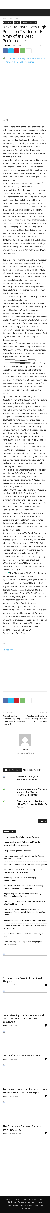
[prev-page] (4, 813)
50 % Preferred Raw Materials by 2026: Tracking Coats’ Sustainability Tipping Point (23, 887)
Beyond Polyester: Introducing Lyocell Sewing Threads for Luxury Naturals (22, 895)
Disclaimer (12, 1202)
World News (33, 22)
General (16, 22)
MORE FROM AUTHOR (32, 770)
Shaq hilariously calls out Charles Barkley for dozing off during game (36, 718)
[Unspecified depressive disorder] (25, 1041)
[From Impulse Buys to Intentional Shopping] (9, 779)
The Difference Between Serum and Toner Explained (25, 865)
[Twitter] (11, 50)
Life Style (24, 22)
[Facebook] (5, 50)
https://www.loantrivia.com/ (25, 753)
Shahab (7, 45)
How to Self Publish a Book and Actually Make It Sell (25, 921)
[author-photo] (25, 746)
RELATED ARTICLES (12, 770)
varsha (5, 985)
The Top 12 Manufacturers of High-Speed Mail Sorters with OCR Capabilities (23, 871)
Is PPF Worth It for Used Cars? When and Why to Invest (23, 935)
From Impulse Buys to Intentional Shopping (21, 837)
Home (5, 18)
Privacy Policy (37, 1199)
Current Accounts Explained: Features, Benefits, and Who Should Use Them (25, 902)
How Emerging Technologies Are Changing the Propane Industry (23, 943)
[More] (29, 50)
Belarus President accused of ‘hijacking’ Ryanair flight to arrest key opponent (14, 720)
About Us (16, 1199)
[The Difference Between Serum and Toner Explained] (25, 1112)
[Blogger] (22, 758)
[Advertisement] (25, 4)
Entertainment (15, 18)
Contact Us (26, 1199)
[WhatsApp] (22, 50)
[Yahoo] (28, 758)
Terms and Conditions (26, 1202)
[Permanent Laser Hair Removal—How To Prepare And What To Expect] (9, 804)
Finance (39, 1202)
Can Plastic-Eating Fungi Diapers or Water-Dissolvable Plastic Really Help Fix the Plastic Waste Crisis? (25, 912)
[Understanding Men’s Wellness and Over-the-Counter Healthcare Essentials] (9, 792)
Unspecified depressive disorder (17, 851)
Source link (8, 650)
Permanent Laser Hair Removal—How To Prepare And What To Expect (32, 804)
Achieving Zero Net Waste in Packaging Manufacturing (20, 879)
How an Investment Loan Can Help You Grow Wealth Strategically (25, 927)
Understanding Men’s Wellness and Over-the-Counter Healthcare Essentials (32, 792)
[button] (4, 12)
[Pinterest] (16, 50)
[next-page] (8, 813)
